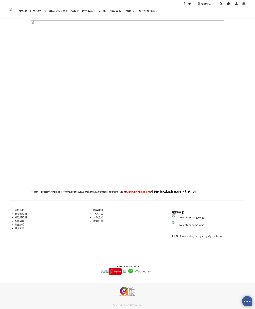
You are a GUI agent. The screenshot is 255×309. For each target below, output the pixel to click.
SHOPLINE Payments (133, 305)
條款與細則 (21, 217)
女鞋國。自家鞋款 (30, 11)
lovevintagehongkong (190, 217)
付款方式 (98, 217)
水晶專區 (115, 11)
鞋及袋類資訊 (147, 11)
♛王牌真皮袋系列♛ (56, 11)
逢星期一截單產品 (82, 11)
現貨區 (103, 11)
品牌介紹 (130, 11)
